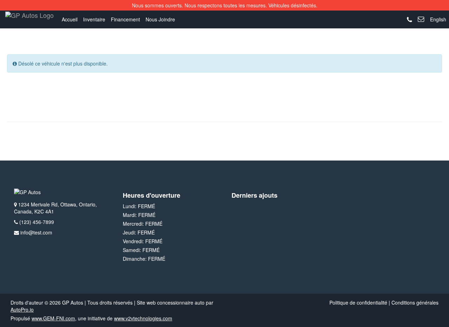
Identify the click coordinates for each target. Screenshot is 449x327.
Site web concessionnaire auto (171, 302)
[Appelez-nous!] (409, 20)
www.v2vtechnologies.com (143, 318)
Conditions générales (414, 302)
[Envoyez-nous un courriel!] (421, 19)
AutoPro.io (22, 309)
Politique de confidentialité (358, 302)
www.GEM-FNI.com (53, 318)
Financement (125, 19)
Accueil (70, 19)
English (438, 19)
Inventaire (94, 19)
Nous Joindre (160, 19)
